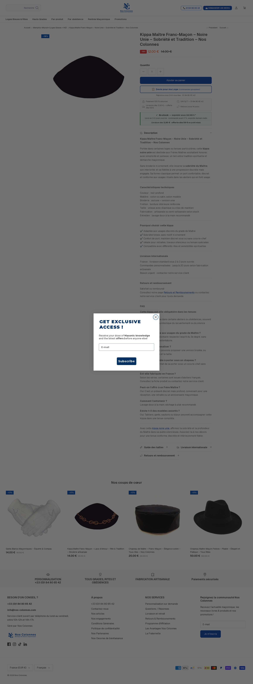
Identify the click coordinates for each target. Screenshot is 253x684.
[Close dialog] (155, 317)
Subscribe (126, 361)
